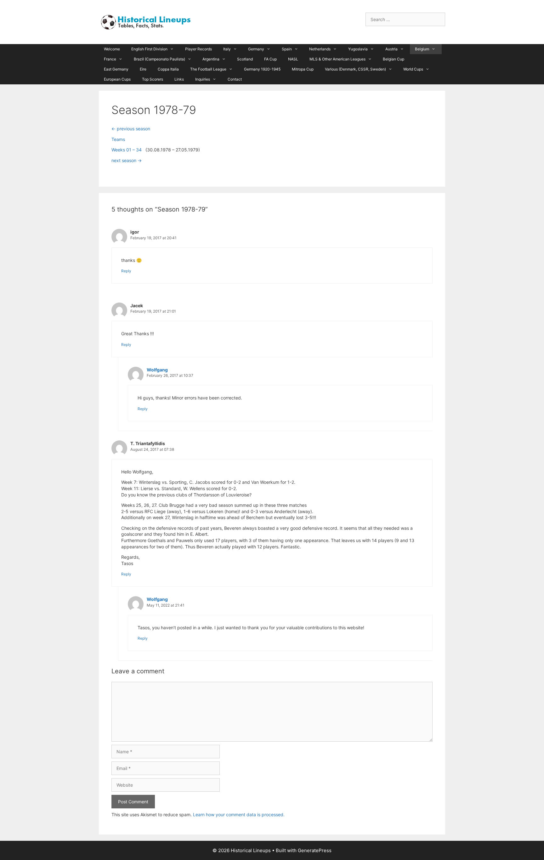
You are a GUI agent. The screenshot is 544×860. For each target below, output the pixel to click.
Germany (256, 49)
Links (179, 79)
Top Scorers (152, 79)
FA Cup (270, 59)
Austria (391, 49)
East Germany (116, 69)
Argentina (210, 59)
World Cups (413, 69)
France (110, 59)
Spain (287, 49)
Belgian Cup (393, 59)
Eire (143, 69)
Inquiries (202, 79)
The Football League (208, 69)
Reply (126, 271)
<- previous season (130, 128)
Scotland (245, 59)
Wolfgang (157, 369)
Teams (118, 139)
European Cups (117, 79)
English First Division (149, 49)
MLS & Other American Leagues (337, 59)
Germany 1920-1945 (262, 69)
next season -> (126, 160)
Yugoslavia (358, 49)
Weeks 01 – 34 (126, 149)
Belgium (422, 49)
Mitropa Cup (303, 69)
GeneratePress (315, 850)
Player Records (198, 49)
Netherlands (320, 49)
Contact (235, 79)
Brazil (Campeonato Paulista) (159, 59)
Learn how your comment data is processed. (239, 814)
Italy (227, 49)
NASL (293, 59)
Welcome (112, 49)
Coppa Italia (168, 69)
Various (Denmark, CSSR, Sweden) (355, 69)
